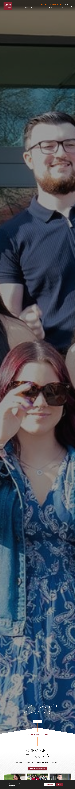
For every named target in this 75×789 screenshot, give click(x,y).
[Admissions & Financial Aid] (23, 10)
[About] (54, 10)
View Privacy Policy (49, 784)
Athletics (63, 7)
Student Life (50, 7)
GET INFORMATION (54, 4)
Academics (42, 7)
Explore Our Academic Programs (37, 768)
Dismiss (59, 784)
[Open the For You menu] (67, 4)
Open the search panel (72, 7)
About (57, 7)
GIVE (61, 4)
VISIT (46, 4)
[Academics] (38, 10)
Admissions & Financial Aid (31, 7)
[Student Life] (46, 10)
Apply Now (37, 721)
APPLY (42, 4)
